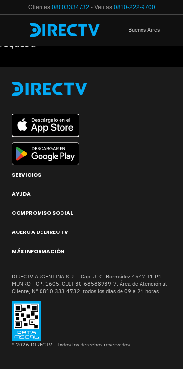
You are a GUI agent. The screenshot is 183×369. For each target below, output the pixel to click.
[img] (18, 30)
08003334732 (70, 6)
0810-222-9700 (134, 6)
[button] (151, 30)
